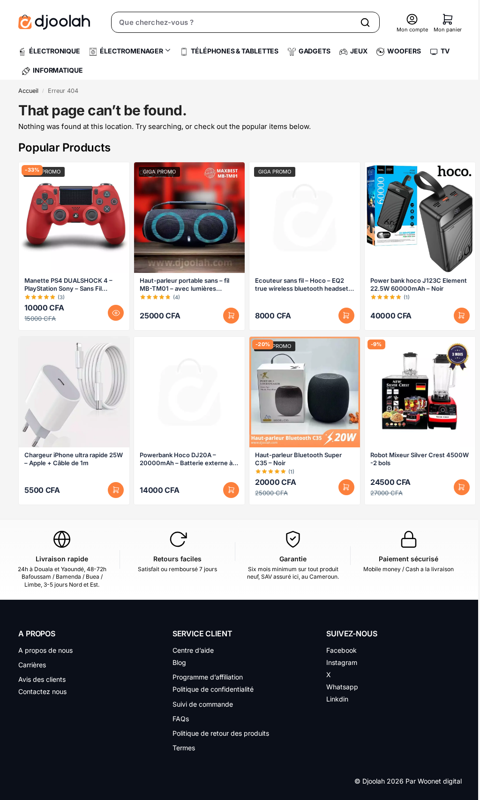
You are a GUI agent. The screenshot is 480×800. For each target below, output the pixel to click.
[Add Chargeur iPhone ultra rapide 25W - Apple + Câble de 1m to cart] (116, 490)
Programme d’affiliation (207, 677)
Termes (183, 748)
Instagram (341, 662)
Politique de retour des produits (220, 733)
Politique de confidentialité (213, 689)
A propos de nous (45, 650)
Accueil (28, 90)
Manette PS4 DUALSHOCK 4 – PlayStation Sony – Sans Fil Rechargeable (68, 285)
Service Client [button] (202, 633)
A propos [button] (36, 633)
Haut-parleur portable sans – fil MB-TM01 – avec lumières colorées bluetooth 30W (184, 285)
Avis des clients (42, 679)
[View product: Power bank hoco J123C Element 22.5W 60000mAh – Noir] (420, 217)
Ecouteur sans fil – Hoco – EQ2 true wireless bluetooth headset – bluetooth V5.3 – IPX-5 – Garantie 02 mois (304, 285)
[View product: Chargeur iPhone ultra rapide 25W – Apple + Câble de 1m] (74, 392)
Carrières (32, 665)
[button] (447, 19)
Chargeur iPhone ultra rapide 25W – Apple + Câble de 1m (73, 459)
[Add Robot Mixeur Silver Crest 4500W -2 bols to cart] (462, 487)
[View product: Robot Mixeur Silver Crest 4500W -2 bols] (420, 392)
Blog (179, 662)
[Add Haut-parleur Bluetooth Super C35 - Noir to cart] (346, 487)
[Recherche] (365, 22)
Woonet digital (440, 781)
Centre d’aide (193, 650)
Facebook (341, 650)
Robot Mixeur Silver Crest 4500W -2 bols (419, 459)
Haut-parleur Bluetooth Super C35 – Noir (298, 459)
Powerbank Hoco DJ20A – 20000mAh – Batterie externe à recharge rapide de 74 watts (186, 459)
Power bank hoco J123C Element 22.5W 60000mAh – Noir (418, 284)
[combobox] (232, 22)
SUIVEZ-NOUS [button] (351, 633)
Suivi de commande (202, 704)
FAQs (180, 719)
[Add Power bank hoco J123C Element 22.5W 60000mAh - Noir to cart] (462, 316)
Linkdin (337, 699)
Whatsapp (342, 687)
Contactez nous (42, 691)
